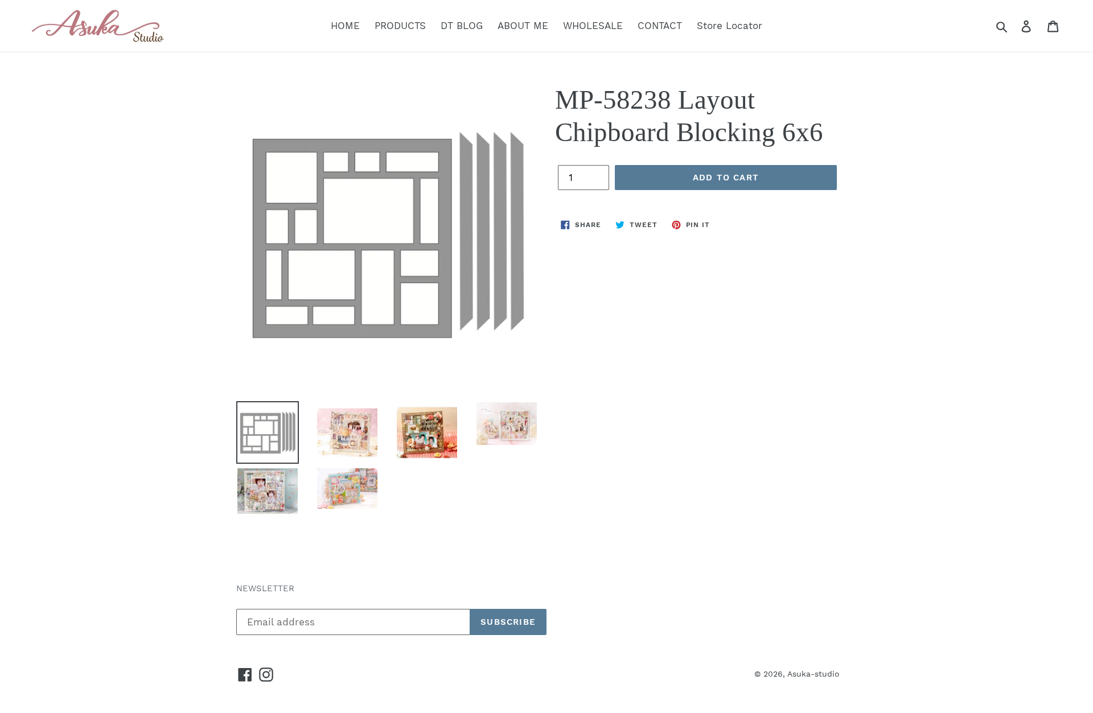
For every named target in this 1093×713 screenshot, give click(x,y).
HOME (345, 25)
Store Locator (729, 25)
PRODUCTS (400, 25)
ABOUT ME (523, 25)
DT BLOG (462, 25)
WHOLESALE (593, 25)
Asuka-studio (813, 673)
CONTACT (660, 25)
